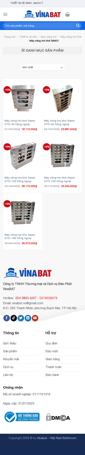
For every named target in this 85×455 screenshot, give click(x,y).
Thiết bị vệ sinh (28, 36)
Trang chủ (9, 36)
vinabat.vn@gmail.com (27, 303)
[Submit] (78, 25)
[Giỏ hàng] (67, 14)
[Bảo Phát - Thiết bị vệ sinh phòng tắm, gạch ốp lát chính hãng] (42, 14)
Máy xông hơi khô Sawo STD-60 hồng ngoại (20, 122)
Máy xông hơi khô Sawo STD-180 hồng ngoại (20, 236)
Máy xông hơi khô (70, 36)
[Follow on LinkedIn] (28, 318)
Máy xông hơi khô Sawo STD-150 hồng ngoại (59, 179)
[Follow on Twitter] (21, 318)
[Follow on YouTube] (35, 318)
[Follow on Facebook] (6, 318)
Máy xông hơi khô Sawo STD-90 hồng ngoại (59, 122)
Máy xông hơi (49, 36)
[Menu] (5, 14)
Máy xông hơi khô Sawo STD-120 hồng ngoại (20, 179)
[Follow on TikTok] (13, 318)
